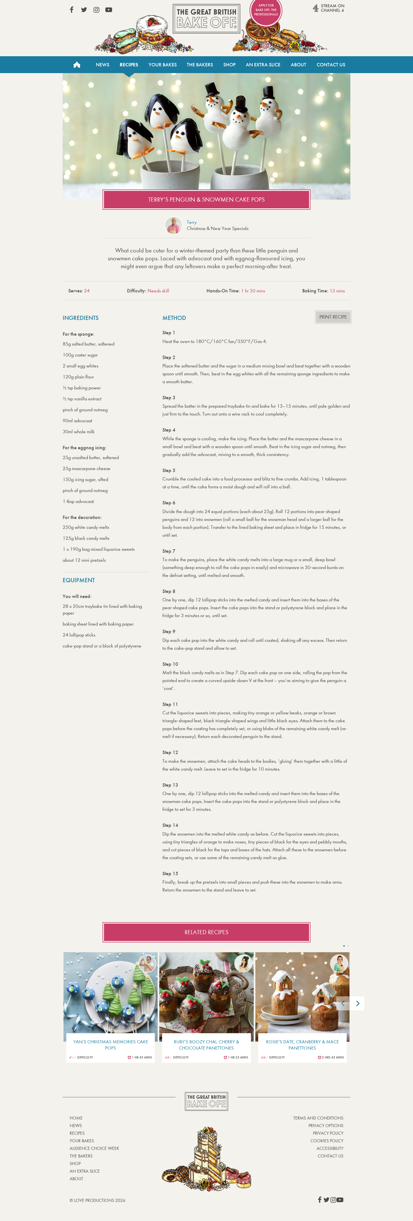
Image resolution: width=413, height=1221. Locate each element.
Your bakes (82, 1140)
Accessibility (330, 1148)
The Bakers (200, 65)
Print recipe (333, 317)
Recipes (129, 65)
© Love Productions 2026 (97, 1200)
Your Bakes (163, 65)
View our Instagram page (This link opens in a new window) (96, 9)
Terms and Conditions (318, 1118)
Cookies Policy (326, 1140)
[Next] (357, 1003)
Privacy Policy (328, 1133)
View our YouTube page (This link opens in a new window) (108, 9)
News (102, 65)
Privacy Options (325, 1125)
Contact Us (331, 65)
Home (77, 64)
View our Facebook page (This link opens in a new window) (71, 9)
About (298, 65)
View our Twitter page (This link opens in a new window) (84, 9)
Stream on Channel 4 (318, 11)
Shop (229, 65)
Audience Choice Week (94, 1148)
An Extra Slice (263, 65)
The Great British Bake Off (206, 18)
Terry (192, 222)
